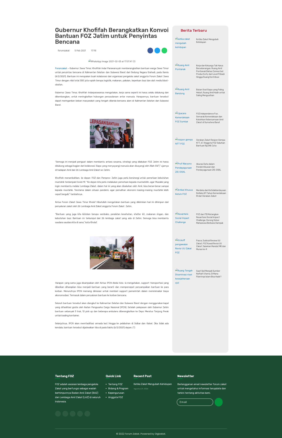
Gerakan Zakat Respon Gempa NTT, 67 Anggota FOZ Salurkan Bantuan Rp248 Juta (210, 143)
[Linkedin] (80, 414)
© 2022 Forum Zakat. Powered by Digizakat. (141, 434)
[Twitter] (65, 414)
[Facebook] (58, 414)
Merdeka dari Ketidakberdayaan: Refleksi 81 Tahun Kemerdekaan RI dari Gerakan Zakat (211, 193)
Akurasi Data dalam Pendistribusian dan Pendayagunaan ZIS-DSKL (208, 167)
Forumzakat (61, 68)
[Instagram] (87, 414)
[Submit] (219, 402)
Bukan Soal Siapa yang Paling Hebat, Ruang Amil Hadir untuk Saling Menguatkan (210, 92)
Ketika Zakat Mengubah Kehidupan (153, 384)
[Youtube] (72, 414)
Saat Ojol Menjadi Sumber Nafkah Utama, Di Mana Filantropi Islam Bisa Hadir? (208, 274)
